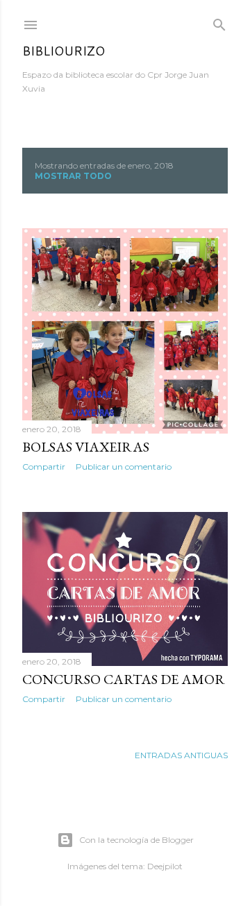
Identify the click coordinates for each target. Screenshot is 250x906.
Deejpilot (165, 866)
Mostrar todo (73, 176)
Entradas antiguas (181, 755)
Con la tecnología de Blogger (136, 840)
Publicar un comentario (124, 466)
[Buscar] (219, 21)
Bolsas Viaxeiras (85, 447)
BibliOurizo (63, 51)
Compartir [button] (43, 466)
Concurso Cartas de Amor (123, 679)
